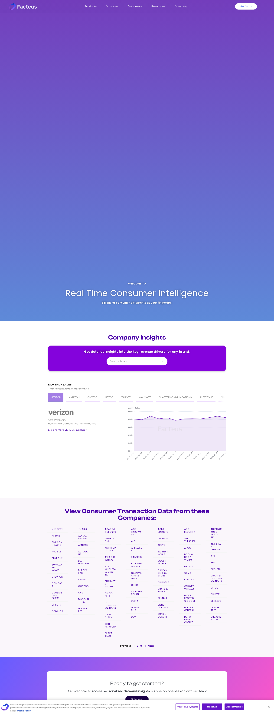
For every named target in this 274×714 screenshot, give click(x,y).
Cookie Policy (24, 711)
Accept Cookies (234, 706)
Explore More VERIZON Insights (67, 430)
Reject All (212, 706)
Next (151, 646)
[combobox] (137, 361)
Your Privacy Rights (187, 706)
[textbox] (137, 361)
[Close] (268, 706)
